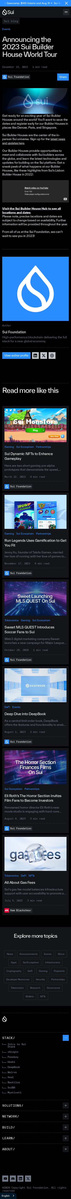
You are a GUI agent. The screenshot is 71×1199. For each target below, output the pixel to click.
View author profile (16, 355)
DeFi (7, 707)
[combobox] (8, 1196)
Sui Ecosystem (25, 446)
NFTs (32, 875)
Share (63, 76)
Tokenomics (11, 620)
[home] (8, 12)
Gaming (9, 446)
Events (6, 29)
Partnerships (43, 446)
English (6, 1195)
